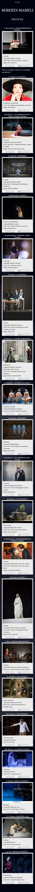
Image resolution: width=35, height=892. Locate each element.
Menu (18, 2)
